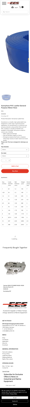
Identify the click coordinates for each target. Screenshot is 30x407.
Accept (15, 397)
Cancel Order (5, 371)
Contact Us (5, 368)
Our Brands (5, 339)
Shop (3, 338)
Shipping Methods (7, 357)
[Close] (28, 390)
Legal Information (7, 355)
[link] (21, 7)
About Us (4, 343)
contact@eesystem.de (8, 331)
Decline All (15, 401)
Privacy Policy (6, 353)
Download (5, 345)
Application (5, 341)
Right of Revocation (7, 359)
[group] (15, 273)
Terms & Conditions (7, 352)
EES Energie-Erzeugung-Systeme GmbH (13, 323)
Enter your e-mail (11, 385)
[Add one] (9, 160)
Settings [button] (15, 404)
